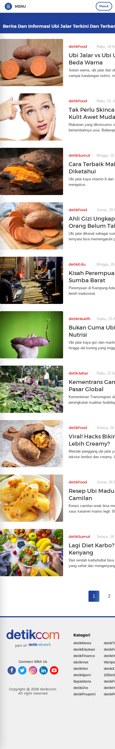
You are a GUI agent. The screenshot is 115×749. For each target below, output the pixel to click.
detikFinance (84, 656)
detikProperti (84, 694)
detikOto (80, 688)
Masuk (104, 6)
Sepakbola (82, 681)
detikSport (82, 675)
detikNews (82, 643)
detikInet (80, 662)
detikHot (80, 668)
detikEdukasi (84, 649)
